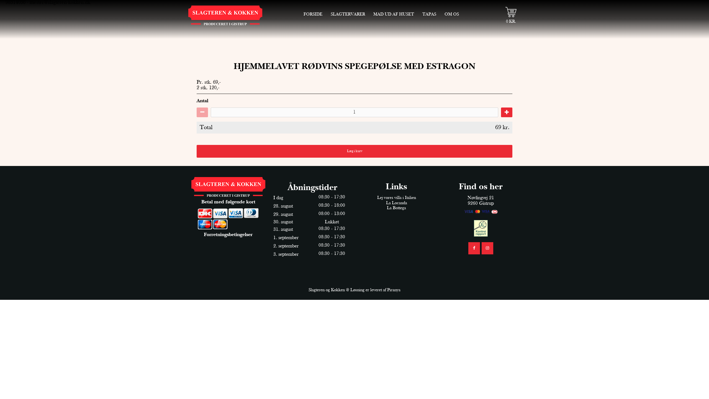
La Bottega (396, 208)
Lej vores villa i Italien (396, 198)
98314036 (15, 2)
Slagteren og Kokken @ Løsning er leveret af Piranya (354, 290)
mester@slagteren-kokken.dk (60, 2)
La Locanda (396, 203)
